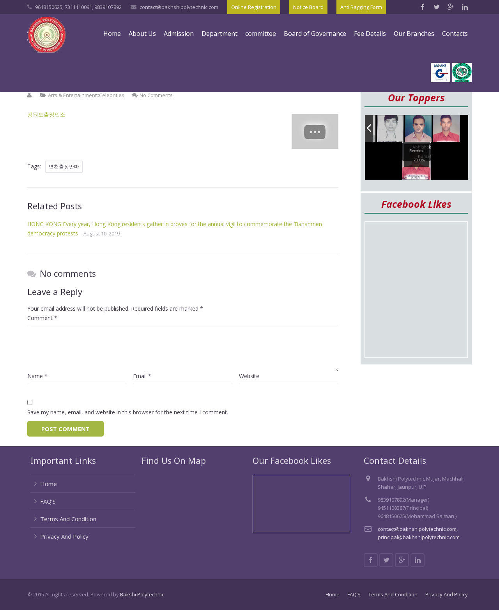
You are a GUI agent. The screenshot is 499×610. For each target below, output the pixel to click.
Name (37, 376)
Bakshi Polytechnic (142, 594)
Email (142, 376)
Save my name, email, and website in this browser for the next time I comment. (127, 412)
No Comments (156, 95)
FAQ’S (48, 501)
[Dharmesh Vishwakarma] (390, 129)
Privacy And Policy (64, 536)
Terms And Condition (68, 519)
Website (249, 376)
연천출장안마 (64, 166)
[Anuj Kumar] (418, 129)
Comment (42, 318)
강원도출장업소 (46, 114)
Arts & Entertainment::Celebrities (86, 95)
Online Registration (253, 7)
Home (48, 484)
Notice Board (308, 7)
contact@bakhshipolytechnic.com (179, 7)
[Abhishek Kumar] (446, 128)
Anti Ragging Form (361, 7)
